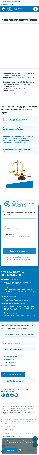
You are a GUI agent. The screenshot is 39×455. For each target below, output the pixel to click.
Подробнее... (11, 446)
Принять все (10, 450)
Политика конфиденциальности (11, 436)
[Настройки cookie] (20, 450)
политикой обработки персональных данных (18, 260)
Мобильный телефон (12, 227)
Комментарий (9, 234)
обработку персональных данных (18, 257)
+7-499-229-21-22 (17, 78)
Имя (6, 219)
